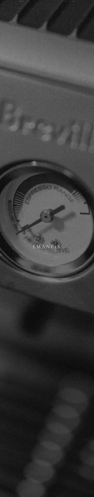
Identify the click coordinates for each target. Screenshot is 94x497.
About (70, 1)
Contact (73, 1)
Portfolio (66, 1)
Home (62, 1)
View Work (47, 253)
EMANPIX (21, 1)
